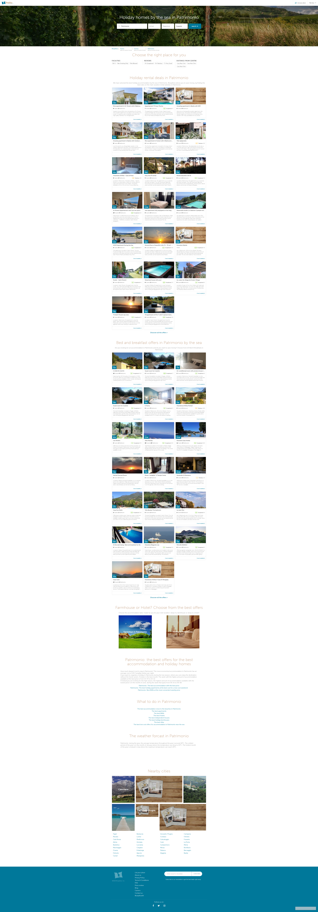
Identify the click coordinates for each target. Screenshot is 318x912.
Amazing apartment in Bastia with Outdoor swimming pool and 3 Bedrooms (136, 141)
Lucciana (140, 845)
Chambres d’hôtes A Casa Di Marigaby (156, 579)
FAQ (136, 883)
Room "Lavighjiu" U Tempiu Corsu (155, 475)
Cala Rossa (117, 839)
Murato (115, 837)
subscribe (197, 874)
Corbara (163, 837)
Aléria (115, 842)
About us (138, 875)
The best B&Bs (159, 713)
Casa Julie (116, 579)
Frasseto (187, 839)
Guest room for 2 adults (152, 371)
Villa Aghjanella (181, 141)
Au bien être (180, 510)
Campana (187, 834)
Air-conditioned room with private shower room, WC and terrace (197, 371)
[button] (153, 905)
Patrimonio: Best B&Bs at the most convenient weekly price (159, 690)
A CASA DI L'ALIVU (118, 371)
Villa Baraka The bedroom (153, 510)
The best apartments (159, 711)
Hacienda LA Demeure (184, 475)
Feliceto (116, 853)
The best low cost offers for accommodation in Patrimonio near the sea (159, 724)
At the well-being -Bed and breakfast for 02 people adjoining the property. (136, 545)
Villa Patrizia (149, 440)
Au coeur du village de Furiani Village (188, 280)
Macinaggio (117, 848)
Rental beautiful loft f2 (184, 175)
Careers (137, 890)
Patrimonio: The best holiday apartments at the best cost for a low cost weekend (159, 688)
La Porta (187, 842)
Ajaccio (139, 853)
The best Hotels (159, 715)
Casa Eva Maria (117, 510)
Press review (139, 885)
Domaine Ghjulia (182, 245)
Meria (186, 845)
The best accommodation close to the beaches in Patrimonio (159, 709)
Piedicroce (140, 839)
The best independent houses (159, 718)
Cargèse (140, 848)
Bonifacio (187, 848)
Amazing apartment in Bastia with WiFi (189, 106)
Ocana (115, 850)
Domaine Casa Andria (183, 440)
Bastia (186, 853)
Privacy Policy (139, 878)
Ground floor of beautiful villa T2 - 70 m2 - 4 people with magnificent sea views (170, 245)
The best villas (159, 722)
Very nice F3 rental (150, 175)
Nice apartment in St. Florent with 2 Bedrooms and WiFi (130, 106)
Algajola (163, 853)
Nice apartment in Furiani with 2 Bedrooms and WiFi (161, 141)
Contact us (139, 893)
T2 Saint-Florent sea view (121, 315)
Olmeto (186, 837)
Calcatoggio (164, 839)
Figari (115, 834)
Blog (136, 888)
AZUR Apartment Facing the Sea (123, 245)
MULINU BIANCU (182, 545)
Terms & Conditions (142, 880)
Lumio (139, 837)
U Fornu (147, 406)
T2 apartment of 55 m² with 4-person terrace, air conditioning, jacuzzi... (167, 315)
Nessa (162, 848)
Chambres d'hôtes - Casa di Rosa (123, 175)
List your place (140, 872)
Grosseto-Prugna (166, 834)
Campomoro (165, 845)
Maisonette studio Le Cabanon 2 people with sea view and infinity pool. (199, 210)
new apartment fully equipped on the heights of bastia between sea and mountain (170, 210)
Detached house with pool (153, 280)
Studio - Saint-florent (119, 280)
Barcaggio (187, 850)
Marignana (140, 856)
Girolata (139, 842)
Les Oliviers (116, 440)
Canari (115, 856)
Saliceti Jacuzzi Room (120, 475)
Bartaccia (140, 834)
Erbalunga (140, 850)
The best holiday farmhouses (159, 720)
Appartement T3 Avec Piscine (154, 106)
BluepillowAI (139, 896)
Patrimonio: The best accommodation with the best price (159, 686)
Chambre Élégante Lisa (152, 545)
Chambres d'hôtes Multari (185, 406)
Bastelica (116, 845)
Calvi (162, 842)
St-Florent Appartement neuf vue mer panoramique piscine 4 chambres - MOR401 (139, 210)
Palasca (163, 850)
